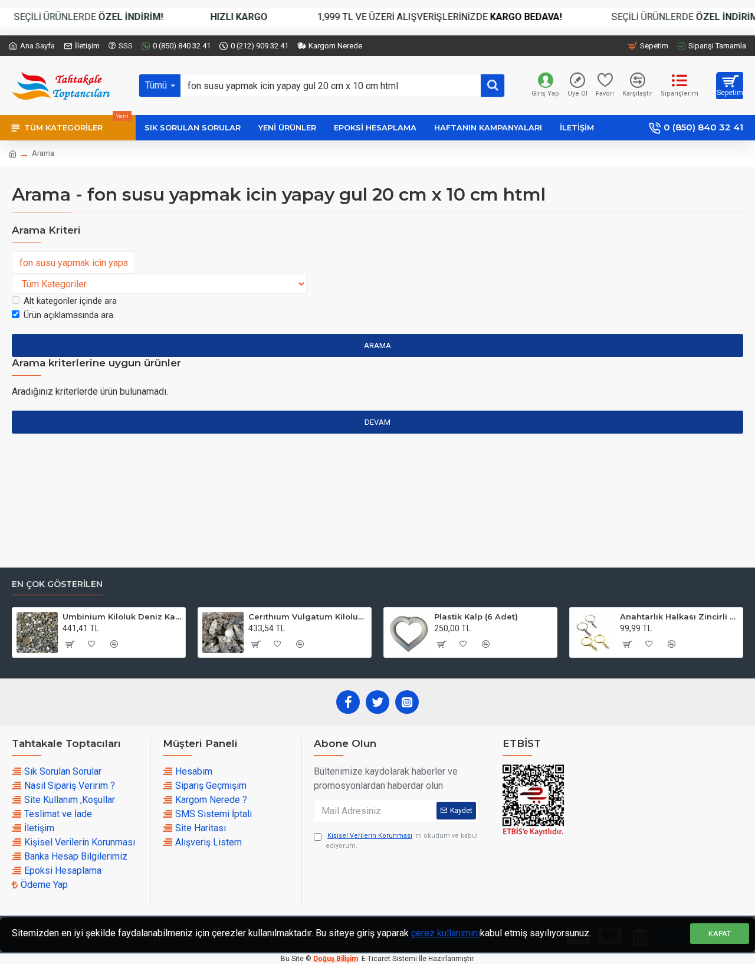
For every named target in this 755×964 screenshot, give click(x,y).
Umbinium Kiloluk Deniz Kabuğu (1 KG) (122, 616)
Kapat (719, 933)
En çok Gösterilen (57, 584)
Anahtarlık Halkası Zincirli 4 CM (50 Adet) (679, 616)
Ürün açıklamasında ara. (69, 315)
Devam (377, 422)
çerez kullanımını (445, 933)
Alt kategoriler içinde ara (70, 301)
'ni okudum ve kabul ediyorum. (402, 841)
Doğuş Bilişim (335, 959)
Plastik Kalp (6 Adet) (476, 616)
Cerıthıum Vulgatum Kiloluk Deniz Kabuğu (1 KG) (307, 616)
